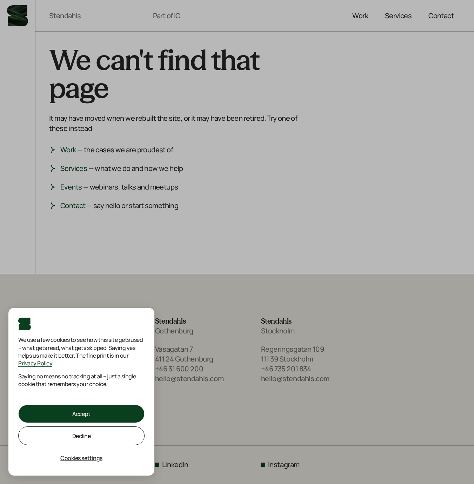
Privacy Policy (35, 363)
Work (360, 15)
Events (71, 187)
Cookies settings (81, 458)
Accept (81, 414)
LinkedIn (175, 464)
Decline (81, 436)
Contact (441, 15)
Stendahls (65, 15)
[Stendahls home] (17, 15)
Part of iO (167, 15)
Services (398, 15)
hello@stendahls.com (189, 378)
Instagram (284, 464)
